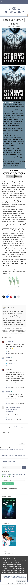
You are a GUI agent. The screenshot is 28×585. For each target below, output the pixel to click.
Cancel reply (22, 427)
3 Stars (8, 328)
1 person (13, 363)
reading (20, 333)
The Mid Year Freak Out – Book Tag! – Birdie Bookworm (13, 409)
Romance (4, 330)
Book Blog (16, 330)
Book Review (22, 330)
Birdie (18, 26)
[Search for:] (14, 467)
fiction (8, 331)
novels (15, 333)
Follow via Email (8, 483)
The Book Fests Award (9, 461)
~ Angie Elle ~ (10, 342)
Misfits (8, 333)
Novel (12, 333)
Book (11, 330)
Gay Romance (14, 331)
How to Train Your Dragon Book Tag (13, 455)
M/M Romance (21, 331)
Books (4, 331)
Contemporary (14, 328)
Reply (8, 353)
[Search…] (24, 467)
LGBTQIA (21, 328)
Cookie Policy (8, 578)
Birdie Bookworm (14, 10)
